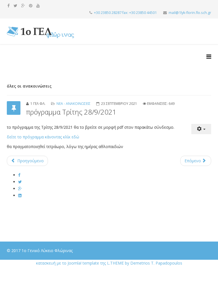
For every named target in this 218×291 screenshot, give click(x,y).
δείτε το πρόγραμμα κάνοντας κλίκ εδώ (43, 137)
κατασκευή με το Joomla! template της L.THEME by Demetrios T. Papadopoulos (109, 263)
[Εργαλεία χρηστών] (201, 129)
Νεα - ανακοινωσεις (73, 103)
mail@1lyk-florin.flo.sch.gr (190, 12)
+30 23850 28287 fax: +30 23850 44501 (125, 12)
